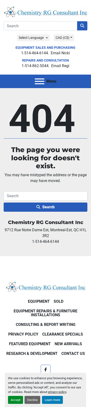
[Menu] (39, 81)
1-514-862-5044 (35, 65)
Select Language (31, 38)
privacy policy (57, 392)
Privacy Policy (23, 334)
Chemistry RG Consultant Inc (45, 222)
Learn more (52, 400)
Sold (58, 301)
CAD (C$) (62, 38)
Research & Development (32, 353)
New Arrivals (68, 344)
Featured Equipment (30, 344)
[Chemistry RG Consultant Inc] (45, 286)
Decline (32, 400)
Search (48, 207)
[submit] (82, 25)
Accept (15, 400)
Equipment (39, 301)
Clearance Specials (62, 334)
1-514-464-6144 (34, 53)
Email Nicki (60, 53)
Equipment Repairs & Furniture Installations (45, 313)
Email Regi (60, 65)
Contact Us (73, 353)
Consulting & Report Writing (45, 324)
